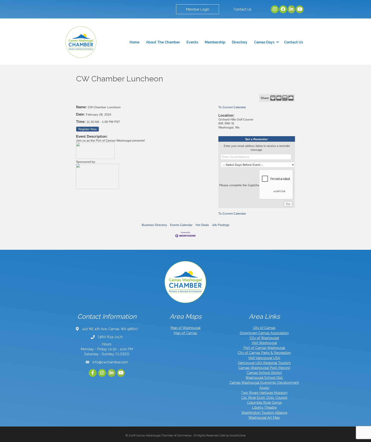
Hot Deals (202, 225)
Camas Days (264, 42)
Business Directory (154, 225)
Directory (239, 42)
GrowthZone (238, 435)
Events (192, 42)
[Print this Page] (272, 98)
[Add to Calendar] (284, 98)
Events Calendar (181, 225)
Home (134, 42)
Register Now (87, 129)
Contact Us (293, 42)
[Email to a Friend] (278, 98)
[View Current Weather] (290, 98)
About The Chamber (163, 42)
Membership (215, 42)
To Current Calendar (232, 107)
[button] (197, 9)
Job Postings (220, 225)
